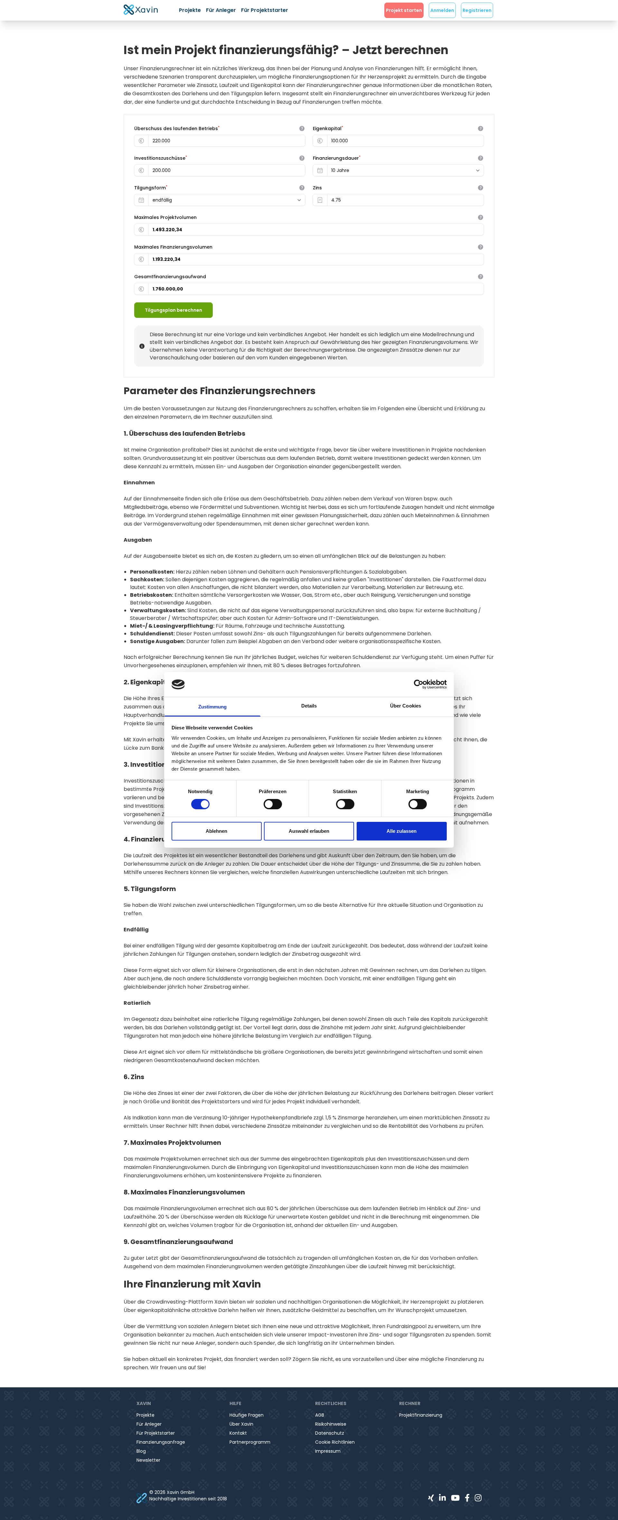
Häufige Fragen (246, 1415)
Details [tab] (309, 705)
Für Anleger (221, 10)
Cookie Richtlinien (335, 1442)
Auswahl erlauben (309, 831)
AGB (319, 1415)
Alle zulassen (402, 831)
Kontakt (238, 1433)
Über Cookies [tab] (405, 705)
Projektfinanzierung (420, 1415)
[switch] (273, 804)
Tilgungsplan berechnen (173, 310)
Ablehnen (216, 831)
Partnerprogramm (249, 1442)
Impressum (328, 1451)
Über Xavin (241, 1424)
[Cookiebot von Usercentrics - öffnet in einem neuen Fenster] (418, 684)
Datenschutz (329, 1433)
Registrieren (477, 10)
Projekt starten (404, 10)
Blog (141, 1451)
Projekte (190, 10)
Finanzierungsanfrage (160, 1442)
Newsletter (148, 1460)
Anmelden (442, 10)
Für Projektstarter (264, 10)
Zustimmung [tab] (212, 706)
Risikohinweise (330, 1424)
